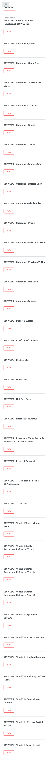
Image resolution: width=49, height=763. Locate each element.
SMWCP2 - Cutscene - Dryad (19, 125)
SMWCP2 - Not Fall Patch (18, 399)
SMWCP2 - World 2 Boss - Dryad (22, 745)
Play (9, 31)
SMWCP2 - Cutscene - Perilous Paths (24, 262)
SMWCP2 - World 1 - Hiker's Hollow (24, 637)
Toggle (5, 5)
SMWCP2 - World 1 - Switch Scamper (24, 657)
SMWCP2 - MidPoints (16, 360)
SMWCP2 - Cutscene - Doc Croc (21, 281)
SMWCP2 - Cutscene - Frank (19, 222)
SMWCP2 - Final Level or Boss (21, 340)
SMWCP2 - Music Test (16, 379)
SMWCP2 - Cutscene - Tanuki (20, 144)
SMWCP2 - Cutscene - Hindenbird (23, 203)
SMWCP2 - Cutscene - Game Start (22, 63)
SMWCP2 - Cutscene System (19, 43)
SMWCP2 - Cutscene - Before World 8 (24, 242)
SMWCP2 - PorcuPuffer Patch (20, 418)
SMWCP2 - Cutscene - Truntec (20, 105)
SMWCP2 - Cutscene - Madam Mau (23, 164)
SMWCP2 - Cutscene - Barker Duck (23, 183)
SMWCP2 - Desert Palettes (18, 320)
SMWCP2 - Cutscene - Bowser (20, 301)
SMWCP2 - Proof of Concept (19, 461)
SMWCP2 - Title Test (15, 503)
